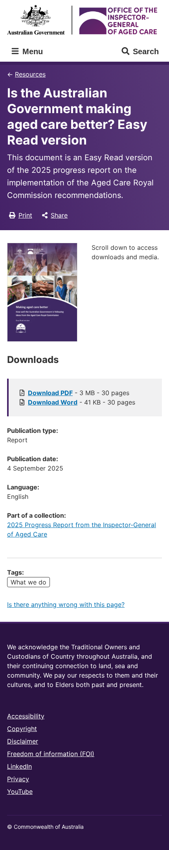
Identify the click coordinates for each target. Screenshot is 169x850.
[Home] (84, 19)
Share (59, 215)
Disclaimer (22, 741)
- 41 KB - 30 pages (81, 402)
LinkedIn (19, 766)
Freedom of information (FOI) (50, 754)
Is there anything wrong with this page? (66, 604)
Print (25, 215)
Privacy (18, 779)
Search (146, 51)
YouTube (20, 791)
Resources (30, 74)
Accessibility (25, 716)
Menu (31, 51)
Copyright (22, 729)
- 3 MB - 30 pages (78, 393)
